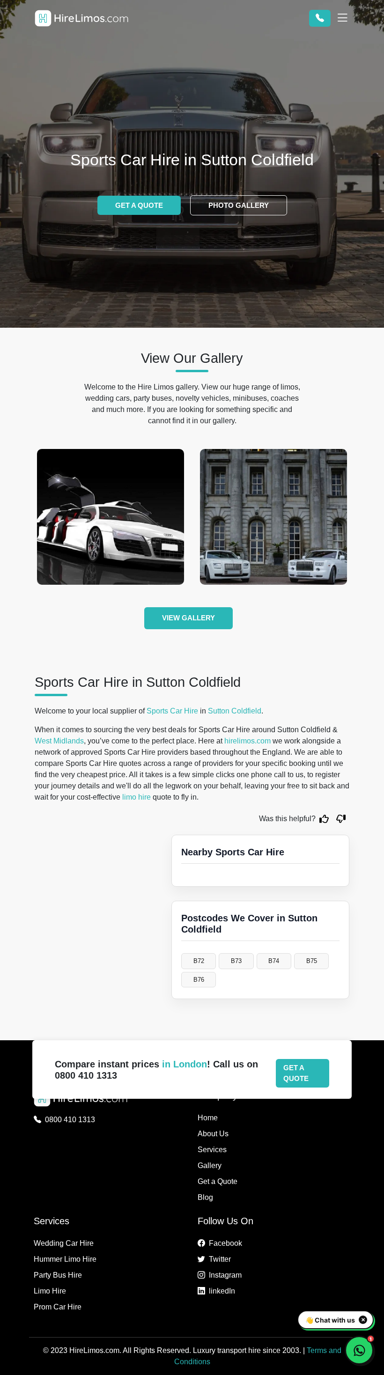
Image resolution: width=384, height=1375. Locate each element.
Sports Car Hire (172, 711)
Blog (205, 1197)
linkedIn (222, 1291)
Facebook (225, 1243)
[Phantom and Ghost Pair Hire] (273, 517)
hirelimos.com (247, 741)
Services (212, 1150)
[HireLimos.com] (81, 18)
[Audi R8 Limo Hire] (110, 517)
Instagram (225, 1275)
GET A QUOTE (139, 205)
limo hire (136, 797)
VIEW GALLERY (188, 618)
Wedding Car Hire (64, 1243)
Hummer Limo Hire (65, 1259)
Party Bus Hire (58, 1275)
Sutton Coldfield (234, 711)
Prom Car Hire (57, 1307)
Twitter (220, 1259)
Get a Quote (217, 1181)
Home (208, 1118)
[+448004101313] (320, 18)
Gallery (210, 1165)
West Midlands (59, 741)
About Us (213, 1134)
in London (184, 1064)
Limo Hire (50, 1291)
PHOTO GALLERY (238, 205)
